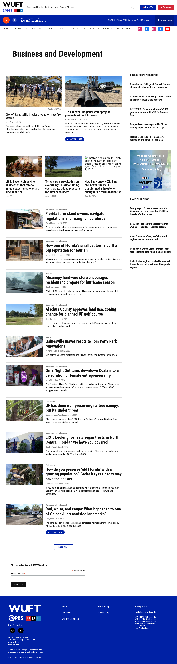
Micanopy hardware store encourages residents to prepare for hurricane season (80, 280)
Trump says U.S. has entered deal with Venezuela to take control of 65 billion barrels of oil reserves (149, 211)
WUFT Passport (47, 29)
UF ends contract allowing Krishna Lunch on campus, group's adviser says (150, 98)
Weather (49, 273)
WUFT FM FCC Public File (145, 617)
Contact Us (66, 613)
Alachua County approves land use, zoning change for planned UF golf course (81, 311)
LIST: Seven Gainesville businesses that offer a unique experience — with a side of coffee (22, 187)
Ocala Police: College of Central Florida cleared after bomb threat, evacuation (150, 86)
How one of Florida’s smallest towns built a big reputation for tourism (81, 248)
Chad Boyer (10, 122)
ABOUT (106, 29)
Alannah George (52, 484)
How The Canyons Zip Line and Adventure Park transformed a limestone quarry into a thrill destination (103, 187)
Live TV (149, 7)
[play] (6, 20)
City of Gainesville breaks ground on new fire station (33, 116)
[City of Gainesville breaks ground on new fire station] (34, 92)
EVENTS (93, 29)
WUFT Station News (70, 619)
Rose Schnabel (70, 119)
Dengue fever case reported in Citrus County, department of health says (148, 126)
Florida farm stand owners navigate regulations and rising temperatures (75, 216)
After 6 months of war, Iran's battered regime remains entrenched (148, 238)
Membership (103, 606)
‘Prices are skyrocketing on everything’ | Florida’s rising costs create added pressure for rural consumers (62, 187)
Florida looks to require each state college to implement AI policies (147, 138)
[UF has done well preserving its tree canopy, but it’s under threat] (24, 410)
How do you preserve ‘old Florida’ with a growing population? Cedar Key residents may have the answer (84, 474)
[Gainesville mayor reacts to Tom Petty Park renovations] (24, 346)
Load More (63, 547)
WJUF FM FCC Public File (145, 621)
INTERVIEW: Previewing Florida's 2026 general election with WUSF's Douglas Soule (149, 112)
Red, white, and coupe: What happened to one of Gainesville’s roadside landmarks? (83, 511)
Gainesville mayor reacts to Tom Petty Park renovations (81, 343)
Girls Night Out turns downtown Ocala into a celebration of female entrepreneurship (82, 373)
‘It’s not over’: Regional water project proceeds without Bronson (87, 113)
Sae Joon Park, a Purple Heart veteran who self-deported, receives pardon (149, 225)
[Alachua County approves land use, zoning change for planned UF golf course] (24, 314)
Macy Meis (50, 380)
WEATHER (19, 29)
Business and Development (56, 209)
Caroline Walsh (51, 447)
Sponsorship (103, 613)
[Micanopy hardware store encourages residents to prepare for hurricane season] (24, 282)
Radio (62, 29)
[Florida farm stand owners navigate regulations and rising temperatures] (24, 219)
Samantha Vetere (52, 351)
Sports (48, 337)
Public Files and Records (145, 612)
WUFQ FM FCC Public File (145, 624)
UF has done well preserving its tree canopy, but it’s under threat (82, 408)
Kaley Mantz (50, 223)
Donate (167, 7)
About (64, 606)
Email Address (18, 573)
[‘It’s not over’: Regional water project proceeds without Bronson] (93, 92)
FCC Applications (142, 628)
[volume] (14, 20)
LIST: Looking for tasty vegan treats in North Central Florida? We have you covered (82, 440)
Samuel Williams (52, 255)
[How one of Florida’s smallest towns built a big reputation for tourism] (24, 250)
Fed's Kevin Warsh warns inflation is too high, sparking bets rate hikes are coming (150, 250)
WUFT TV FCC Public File (145, 619)
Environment (50, 401)
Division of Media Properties (31, 657)
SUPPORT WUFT (124, 29)
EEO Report (140, 626)
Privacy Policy (141, 606)
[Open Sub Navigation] (11, 29)
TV (31, 29)
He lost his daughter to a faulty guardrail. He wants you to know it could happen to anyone (150, 264)
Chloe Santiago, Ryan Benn (56, 415)
